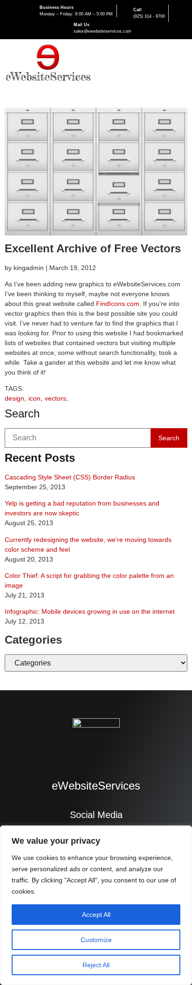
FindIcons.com (117, 303)
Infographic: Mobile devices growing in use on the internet (90, 611)
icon (34, 398)
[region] (96, 905)
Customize (96, 939)
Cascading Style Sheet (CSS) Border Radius (70, 477)
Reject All (96, 965)
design (14, 398)
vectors (55, 398)
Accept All (96, 914)
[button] (179, 64)
